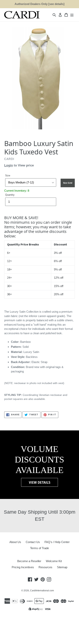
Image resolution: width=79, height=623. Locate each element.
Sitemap (62, 567)
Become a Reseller (29, 561)
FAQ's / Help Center (57, 542)
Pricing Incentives (23, 567)
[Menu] (72, 15)
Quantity (10, 194)
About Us (15, 542)
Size (7, 175)
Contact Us (33, 542)
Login (8, 165)
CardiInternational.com (42, 590)
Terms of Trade (39, 548)
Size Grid (67, 183)
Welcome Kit (54, 561)
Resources (45, 567)
